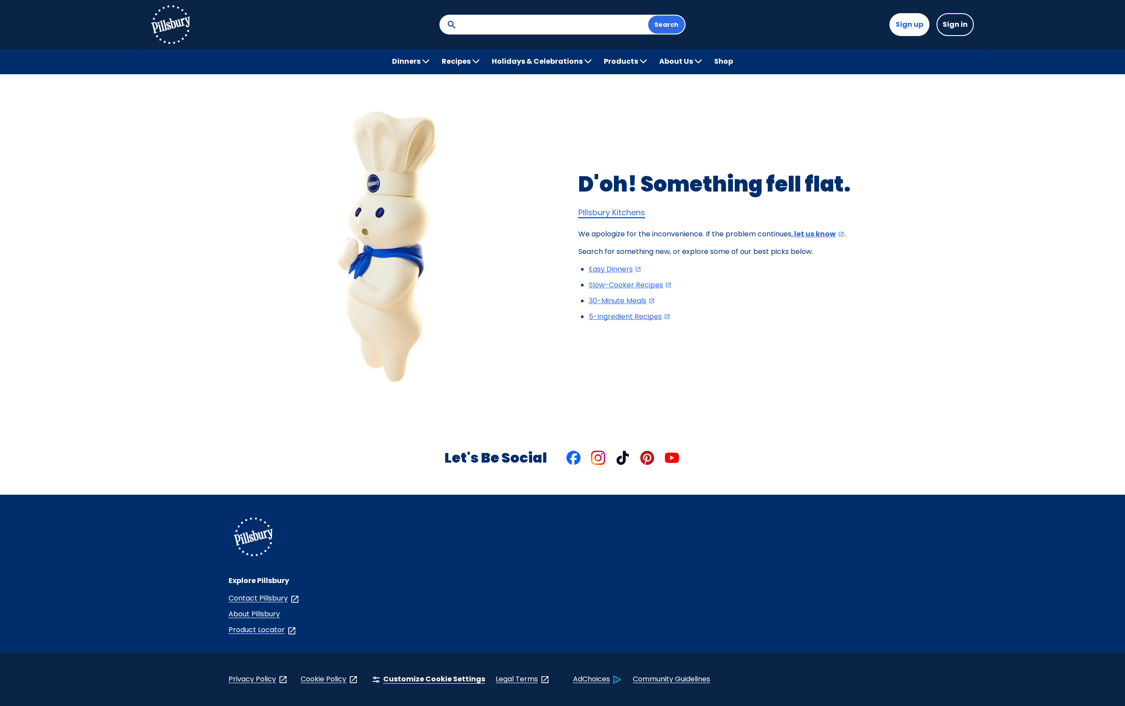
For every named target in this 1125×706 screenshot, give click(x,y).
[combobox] (551, 24)
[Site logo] (170, 24)
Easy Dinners (615, 269)
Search (666, 24)
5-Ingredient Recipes (630, 316)
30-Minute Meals (622, 301)
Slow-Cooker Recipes (630, 285)
